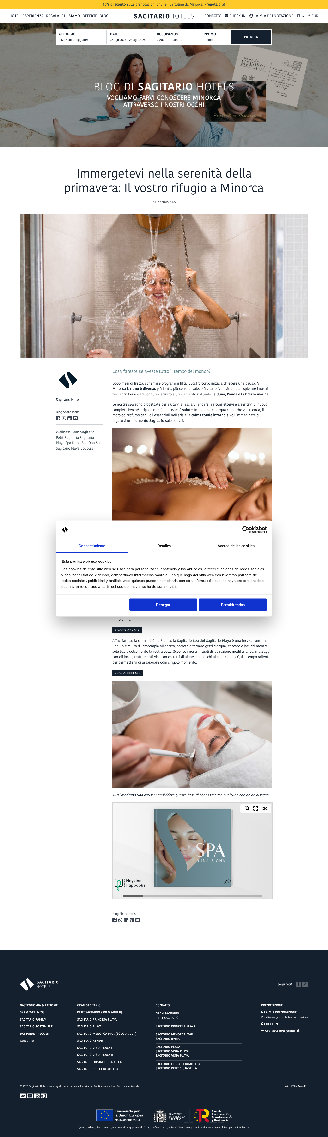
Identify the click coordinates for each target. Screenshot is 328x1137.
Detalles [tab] (164, 545)
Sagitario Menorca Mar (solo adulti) (107, 1033)
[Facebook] (298, 984)
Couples (86, 448)
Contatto (213, 15)
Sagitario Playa (89, 1026)
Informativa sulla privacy (77, 1086)
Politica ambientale (128, 1086)
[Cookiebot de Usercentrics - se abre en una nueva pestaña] (246, 529)
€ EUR (313, 15)
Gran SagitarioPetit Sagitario (167, 1015)
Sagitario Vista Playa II (95, 1055)
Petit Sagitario (67, 437)
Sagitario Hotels (68, 399)
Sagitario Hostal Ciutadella (99, 1062)
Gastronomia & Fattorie (39, 1005)
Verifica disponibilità (282, 1031)
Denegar (163, 605)
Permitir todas (233, 605)
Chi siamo (70, 15)
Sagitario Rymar (90, 1040)
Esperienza (33, 15)
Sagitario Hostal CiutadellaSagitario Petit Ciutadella (178, 1066)
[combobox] (131, 40)
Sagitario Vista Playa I (94, 1048)
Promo (210, 34)
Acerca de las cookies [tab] (236, 545)
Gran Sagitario (83, 431)
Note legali (55, 1086)
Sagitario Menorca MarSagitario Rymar (174, 1036)
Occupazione (168, 34)
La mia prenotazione (280, 1012)
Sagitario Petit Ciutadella (97, 1069)
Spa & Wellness (32, 1012)
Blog (104, 15)
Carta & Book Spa (127, 673)
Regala (52, 15)
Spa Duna (73, 442)
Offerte (90, 15)
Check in (270, 1024)
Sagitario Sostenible (36, 1026)
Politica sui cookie (104, 1086)
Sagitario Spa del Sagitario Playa (204, 640)
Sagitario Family (33, 1019)
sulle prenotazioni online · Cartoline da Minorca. (164, 4)
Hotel (15, 15)
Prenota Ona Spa (127, 630)
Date (114, 34)
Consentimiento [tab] (92, 545)
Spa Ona (88, 442)
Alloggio (66, 34)
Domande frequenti (36, 1033)
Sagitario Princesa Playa (97, 1019)
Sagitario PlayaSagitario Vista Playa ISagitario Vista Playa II (174, 1051)
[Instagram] (305, 984)
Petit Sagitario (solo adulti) (99, 1012)
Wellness (63, 431)
